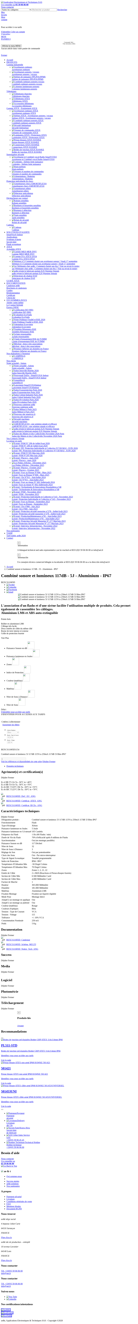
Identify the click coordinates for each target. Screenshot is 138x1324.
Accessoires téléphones (22, 106)
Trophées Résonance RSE (23, 332)
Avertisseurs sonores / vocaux (24, 74)
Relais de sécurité (19, 222)
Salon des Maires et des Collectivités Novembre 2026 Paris (37, 436)
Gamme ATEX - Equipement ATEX (21, 108)
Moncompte (4, 18)
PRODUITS (11, 62)
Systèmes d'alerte (13, 239)
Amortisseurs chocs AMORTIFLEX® (28, 186)
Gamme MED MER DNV (23, 254)
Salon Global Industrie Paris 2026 (26, 397)
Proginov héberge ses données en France (29, 351)
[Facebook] (11, 589)
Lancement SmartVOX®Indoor (25, 387)
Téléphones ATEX (20, 101)
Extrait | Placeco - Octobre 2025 (25, 470)
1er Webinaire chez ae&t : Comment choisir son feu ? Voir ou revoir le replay (44, 268)
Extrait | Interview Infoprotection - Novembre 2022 (33, 528)
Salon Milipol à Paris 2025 (23, 412)
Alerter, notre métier (14, 302)
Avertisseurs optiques (21, 69)
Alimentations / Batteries (22, 179)
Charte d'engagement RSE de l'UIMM (28, 341)
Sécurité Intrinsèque (20, 128)
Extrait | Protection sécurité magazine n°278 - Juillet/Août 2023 (38, 514)
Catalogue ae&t (13, 285)
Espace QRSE (12, 307)
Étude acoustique (13, 244)
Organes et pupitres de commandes (27, 174)
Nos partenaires (13, 531)
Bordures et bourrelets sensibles (25, 208)
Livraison (10, 1199)
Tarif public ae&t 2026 (16, 535)
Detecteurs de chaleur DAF (23, 278)
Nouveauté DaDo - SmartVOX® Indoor (29, 378)
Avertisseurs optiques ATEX (24, 113)
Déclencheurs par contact (17, 198)
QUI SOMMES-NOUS (16, 300)
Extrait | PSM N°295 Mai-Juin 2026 (27, 455)
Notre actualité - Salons (16, 363)
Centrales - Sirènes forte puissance (26, 164)
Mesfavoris (4, 13)
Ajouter (20, 1026)
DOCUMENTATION (15, 283)
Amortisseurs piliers (20, 191)
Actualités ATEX (13, 249)
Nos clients (11, 361)
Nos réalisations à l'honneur (18, 353)
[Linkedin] (11, 587)
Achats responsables (20, 336)
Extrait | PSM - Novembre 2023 (25, 494)
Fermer (4, 55)
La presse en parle (14, 441)
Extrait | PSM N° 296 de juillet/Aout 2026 (30, 446)
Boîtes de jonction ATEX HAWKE (27, 152)
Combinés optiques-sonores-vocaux (27, 84)
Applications (11, 237)
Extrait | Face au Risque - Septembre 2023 (30, 504)
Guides (9, 290)
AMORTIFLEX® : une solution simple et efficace (33, 426)
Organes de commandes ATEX (25, 132)
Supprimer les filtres (10, 725)
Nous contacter (7, 7)
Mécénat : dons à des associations (26, 346)
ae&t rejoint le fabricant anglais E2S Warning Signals (34, 273)
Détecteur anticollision (21, 196)
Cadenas (10, 225)
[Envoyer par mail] (9, 592)
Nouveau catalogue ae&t (22, 407)
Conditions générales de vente (19, 1201)
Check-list (10, 298)
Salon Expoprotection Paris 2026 (26, 392)
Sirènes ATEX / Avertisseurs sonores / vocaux (31, 118)
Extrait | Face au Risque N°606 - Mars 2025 (30, 475)
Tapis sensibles (18, 217)
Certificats (10, 295)
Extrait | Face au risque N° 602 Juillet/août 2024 (32, 485)
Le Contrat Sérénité (14, 305)
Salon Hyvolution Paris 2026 (24, 402)
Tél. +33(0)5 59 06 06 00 (12, 1271)
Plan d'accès (6, 1237)
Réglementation (13, 293)
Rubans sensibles (19, 203)
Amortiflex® (17, 383)
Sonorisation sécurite (15, 154)
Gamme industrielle (14, 65)
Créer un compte (18, 32)
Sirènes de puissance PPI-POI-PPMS (27, 79)
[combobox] (44, 9)
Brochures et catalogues (16, 288)
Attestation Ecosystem (21, 327)
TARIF (9, 533)
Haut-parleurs (17, 169)
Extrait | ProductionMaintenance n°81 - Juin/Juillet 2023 (35, 518)
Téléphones (11, 91)
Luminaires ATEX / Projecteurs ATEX (28, 137)
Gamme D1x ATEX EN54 (23, 259)
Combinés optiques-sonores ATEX (26, 123)
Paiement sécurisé (14, 1196)
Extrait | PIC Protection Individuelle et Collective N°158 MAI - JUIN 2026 (44, 451)
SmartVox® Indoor (14, 234)
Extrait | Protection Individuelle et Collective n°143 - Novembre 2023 (41, 499)
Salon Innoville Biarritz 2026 (24, 373)
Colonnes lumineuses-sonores (24, 89)
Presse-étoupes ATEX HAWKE (25, 142)
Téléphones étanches (21, 96)
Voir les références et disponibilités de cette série (21, 761)
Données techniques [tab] (15, 766)
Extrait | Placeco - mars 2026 (24, 460)
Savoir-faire (11, 242)
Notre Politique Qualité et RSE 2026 (27, 322)
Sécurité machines (19, 421)
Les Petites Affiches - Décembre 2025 (28, 465)
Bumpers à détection (20, 213)
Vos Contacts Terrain (15, 438)
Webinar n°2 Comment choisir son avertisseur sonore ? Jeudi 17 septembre (43, 264)
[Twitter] (10, 585)
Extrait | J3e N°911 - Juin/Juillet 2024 (28, 480)
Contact (9, 538)
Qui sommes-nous (14, 1176)
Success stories (12, 1181)
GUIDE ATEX (12, 281)
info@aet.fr (6, 1273)
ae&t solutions (12, 1184)
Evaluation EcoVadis (21, 317)
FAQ (8, 1204)
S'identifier (6, 32)
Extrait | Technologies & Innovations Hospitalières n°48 (35, 489)
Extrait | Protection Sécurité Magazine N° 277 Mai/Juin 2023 (37, 523)
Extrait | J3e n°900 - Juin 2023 (25, 509)
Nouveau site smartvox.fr (22, 417)
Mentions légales (13, 1206)
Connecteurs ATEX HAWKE (24, 147)
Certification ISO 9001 (21, 312)
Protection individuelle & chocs (19, 181)
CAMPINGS (17, 358)
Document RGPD (14, 1209)
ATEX (9, 247)
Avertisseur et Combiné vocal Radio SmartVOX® (33, 159)
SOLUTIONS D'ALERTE (18, 232)
